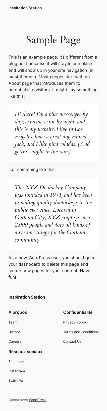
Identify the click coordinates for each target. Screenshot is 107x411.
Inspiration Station (25, 8)
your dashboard (24, 264)
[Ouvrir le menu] (96, 8)
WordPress (37, 400)
